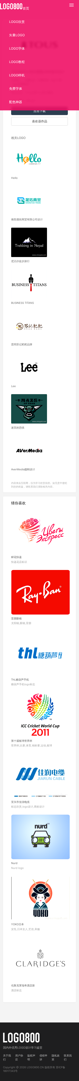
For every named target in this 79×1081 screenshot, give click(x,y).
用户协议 (19, 1057)
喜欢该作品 (39, 121)
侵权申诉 (43, 1057)
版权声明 (31, 1057)
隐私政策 (56, 1057)
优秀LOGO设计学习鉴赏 (27, 1047)
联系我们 (68, 1057)
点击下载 (39, 111)
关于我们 (7, 1057)
